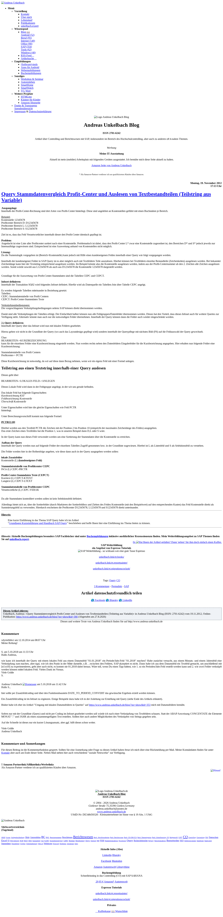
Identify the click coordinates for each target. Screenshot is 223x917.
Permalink (117, 586)
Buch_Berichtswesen (116, 837)
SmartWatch (27, 88)
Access (8, 837)
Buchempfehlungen (31, 73)
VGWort (22, 844)
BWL (47, 837)
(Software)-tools (29, 64)
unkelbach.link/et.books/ (111, 556)
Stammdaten (6, 843)
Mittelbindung (80, 841)
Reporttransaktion (160, 841)
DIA (206, 837)
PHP (98, 841)
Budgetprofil (174, 837)
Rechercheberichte (141, 840)
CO (118, 580)
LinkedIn (125, 600)
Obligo (87, 841)
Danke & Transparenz (25, 105)
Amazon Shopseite (30, 102)
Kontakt (25, 14)
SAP (126, 586)
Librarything (123, 866)
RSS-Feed (27, 55)
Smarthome (200, 841)
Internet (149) (28, 40)
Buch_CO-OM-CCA (130, 837)
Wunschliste (119, 911)
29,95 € (100, 881)
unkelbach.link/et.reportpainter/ (111, 562)
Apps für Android (30, 67)
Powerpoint (122, 841)
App (27, 837)
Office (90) (26, 43)
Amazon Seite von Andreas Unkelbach (111, 165)
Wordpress (63, 844)
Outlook (93, 841)
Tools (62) (26, 49)
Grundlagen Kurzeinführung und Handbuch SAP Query (38, 523)
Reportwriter (173, 840)
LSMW (66, 841)
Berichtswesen (83, 837)
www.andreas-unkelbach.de (111, 811)
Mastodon (117, 861)
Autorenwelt (109, 866)
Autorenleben (28, 82)
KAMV (46, 841)
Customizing (201, 837)
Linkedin (107, 855)
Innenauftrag (36, 841)
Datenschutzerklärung (40, 111)
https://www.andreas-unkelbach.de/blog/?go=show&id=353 (120, 704)
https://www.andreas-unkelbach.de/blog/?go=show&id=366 (47, 616)
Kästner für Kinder (30, 99)
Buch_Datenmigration (144, 837)
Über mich (26, 17)
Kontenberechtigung (56, 841)
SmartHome (27, 85)
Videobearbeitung (31, 844)
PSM (102, 840)
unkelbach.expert (30, 26)
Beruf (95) (26, 37)
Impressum (20, 111)
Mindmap (72, 841)
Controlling (192, 837)
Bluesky (112, 600)
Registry (151, 841)
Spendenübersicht (23, 108)
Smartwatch (208, 841)
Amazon (98, 866)
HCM (21, 841)
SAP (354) (26, 46)
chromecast (70, 844)
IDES (30, 841)
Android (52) (27, 35)
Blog (25, 32)
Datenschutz (213, 837)
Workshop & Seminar (32, 79)
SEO (182, 840)
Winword (56, 844)
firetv (76, 844)
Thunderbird (15, 844)
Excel (4, 840)
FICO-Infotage (14, 841)
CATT (180, 837)
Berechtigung (67, 837)
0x (134, 542)
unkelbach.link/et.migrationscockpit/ (111, 568)
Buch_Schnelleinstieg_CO (160, 837)
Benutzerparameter (56, 837)
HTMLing (26, 96)
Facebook (98, 600)
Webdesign (48, 843)
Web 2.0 (40, 844)
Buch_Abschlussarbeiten (102, 837)
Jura (42, 841)
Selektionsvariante (190, 841)
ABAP (3, 837)
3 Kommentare (101, 586)
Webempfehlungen (30, 70)
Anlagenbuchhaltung (17, 837)
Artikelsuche (29, 58)
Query (112, 580)
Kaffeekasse (103, 911)
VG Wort (26, 90)
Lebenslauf (26, 20)
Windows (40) (28, 52)
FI (8, 840)
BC (43, 837)
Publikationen (28, 23)
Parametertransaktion (111, 841)
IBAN (26, 841)
